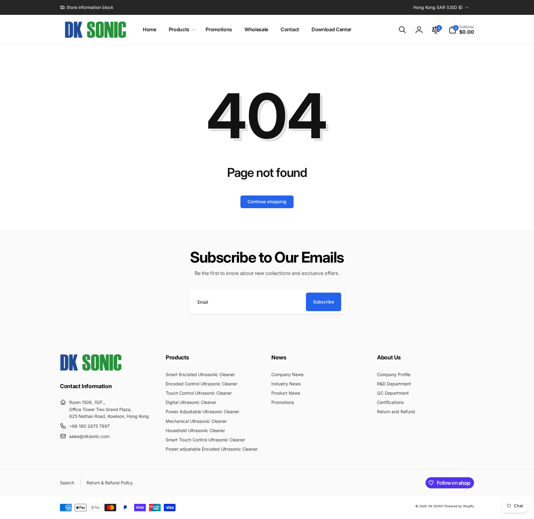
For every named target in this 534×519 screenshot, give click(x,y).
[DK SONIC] (91, 369)
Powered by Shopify (459, 506)
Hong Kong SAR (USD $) (438, 7)
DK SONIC (435, 506)
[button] (181, 29)
